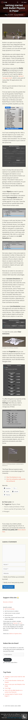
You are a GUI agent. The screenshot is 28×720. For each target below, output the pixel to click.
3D (13, 502)
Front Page (8, 688)
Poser (18, 504)
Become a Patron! (8, 602)
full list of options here (15, 633)
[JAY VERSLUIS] (4, 2)
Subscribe (7, 660)
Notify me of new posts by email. (14, 582)
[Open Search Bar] (17, 2)
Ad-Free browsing (9, 609)
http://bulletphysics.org (13, 477)
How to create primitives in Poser (14, 507)
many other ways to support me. (16, 717)
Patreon (15, 623)
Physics (14, 504)
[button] (24, 716)
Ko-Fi (20, 623)
